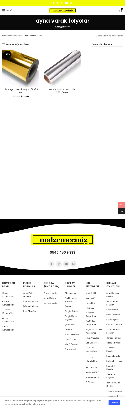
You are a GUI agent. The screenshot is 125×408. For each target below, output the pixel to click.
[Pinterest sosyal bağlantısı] (71, 3)
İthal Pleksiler (29, 311)
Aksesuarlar (70, 293)
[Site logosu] (62, 10)
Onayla (114, 402)
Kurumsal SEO (92, 372)
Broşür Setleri (71, 311)
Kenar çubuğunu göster (17, 44)
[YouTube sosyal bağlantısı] (66, 3)
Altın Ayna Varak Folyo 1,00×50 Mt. (21, 91)
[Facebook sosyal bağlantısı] (53, 3)
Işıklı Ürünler (71, 339)
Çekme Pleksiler (30, 301)
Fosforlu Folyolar (114, 324)
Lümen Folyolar (113, 356)
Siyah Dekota (50, 298)
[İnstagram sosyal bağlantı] (62, 3)
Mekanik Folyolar (114, 361)
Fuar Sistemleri (72, 334)
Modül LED (91, 293)
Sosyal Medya (92, 377)
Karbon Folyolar (113, 337)
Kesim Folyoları (113, 342)
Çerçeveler (70, 324)
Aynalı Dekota (50, 293)
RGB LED (90, 307)
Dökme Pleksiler (30, 306)
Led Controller (92, 342)
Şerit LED (90, 298)
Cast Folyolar (112, 319)
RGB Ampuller (92, 337)
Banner (68, 306)
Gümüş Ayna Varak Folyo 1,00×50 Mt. (62, 91)
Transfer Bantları (114, 391)
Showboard (70, 349)
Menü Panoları (71, 344)
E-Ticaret (90, 382)
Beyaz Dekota (50, 303)
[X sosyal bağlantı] (57, 3)
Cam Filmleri (112, 309)
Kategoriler (61, 26)
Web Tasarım (92, 367)
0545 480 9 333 (62, 252)
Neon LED (90, 303)
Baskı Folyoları (113, 314)
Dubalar (68, 329)
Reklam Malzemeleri (11, 36)
